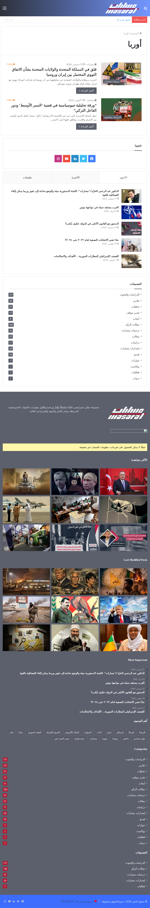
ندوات (136, 378)
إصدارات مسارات (130, 348)
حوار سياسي (139, 738)
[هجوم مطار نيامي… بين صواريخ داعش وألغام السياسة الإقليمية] (26, 581)
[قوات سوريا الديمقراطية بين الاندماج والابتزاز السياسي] (26, 637)
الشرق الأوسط (53, 732)
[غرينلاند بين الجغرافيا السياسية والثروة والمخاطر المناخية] (123, 609)
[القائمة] (4, 9)
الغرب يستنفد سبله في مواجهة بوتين (99, 207)
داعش (126, 738)
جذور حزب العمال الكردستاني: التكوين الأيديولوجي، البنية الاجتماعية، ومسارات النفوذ (87, 19)
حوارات (135, 360)
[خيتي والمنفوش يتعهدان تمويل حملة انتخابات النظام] (75, 538)
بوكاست (135, 366)
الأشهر (123, 177)
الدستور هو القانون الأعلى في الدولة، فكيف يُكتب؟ (92, 223)
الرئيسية (134, 33)
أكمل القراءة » (86, 90)
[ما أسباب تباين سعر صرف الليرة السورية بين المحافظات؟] (123, 538)
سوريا (104, 738)
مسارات (90, 64)
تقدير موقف (132, 312)
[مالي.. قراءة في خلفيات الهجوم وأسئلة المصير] (123, 581)
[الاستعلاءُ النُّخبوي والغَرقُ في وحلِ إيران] (123, 509)
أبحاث (136, 318)
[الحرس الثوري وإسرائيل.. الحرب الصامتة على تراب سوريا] (26, 538)
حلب (11, 732)
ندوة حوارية (79, 738)
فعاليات (135, 372)
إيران (109, 732)
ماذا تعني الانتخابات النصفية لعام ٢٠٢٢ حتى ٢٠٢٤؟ (92, 240)
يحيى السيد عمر (62, 738)
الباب (99, 732)
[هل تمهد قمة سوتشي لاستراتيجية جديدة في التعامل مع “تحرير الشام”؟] (75, 481)
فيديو (136, 354)
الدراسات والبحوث (129, 294)
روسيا (115, 738)
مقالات (135, 336)
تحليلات (135, 306)
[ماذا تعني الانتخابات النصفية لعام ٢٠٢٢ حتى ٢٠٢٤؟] (131, 245)
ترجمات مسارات (130, 330)
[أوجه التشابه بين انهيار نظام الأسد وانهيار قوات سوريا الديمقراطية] (26, 609)
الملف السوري (34, 732)
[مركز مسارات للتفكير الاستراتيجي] (122, 8)
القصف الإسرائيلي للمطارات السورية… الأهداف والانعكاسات (86, 256)
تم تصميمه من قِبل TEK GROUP (77, 901)
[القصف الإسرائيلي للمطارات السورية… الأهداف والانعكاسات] (131, 261)
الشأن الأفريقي (72, 732)
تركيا (21, 732)
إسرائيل (119, 732)
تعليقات (27, 177)
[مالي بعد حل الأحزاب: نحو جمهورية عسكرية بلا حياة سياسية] (75, 509)
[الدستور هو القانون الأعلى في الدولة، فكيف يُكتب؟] (131, 228)
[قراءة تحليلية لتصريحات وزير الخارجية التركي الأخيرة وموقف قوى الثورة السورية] (123, 481)
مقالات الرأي (132, 324)
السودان (88, 732)
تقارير (136, 300)
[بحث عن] (145, 9)
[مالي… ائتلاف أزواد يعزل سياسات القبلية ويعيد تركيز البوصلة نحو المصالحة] (123, 637)
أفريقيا (142, 732)
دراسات (135, 342)
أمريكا (131, 732)
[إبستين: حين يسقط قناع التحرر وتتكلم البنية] (75, 581)
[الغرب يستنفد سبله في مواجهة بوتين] (131, 212)
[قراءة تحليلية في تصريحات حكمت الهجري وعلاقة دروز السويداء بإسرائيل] (75, 637)
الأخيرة (76, 177)
